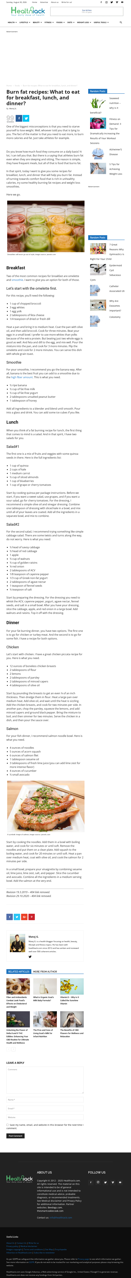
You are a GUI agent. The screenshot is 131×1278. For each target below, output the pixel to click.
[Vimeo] (117, 2)
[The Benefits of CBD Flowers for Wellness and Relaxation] (72, 1019)
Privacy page (83, 1259)
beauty (36, 22)
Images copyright (14, 1249)
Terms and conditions (33, 1249)
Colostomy (114, 316)
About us (54, 2)
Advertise (44, 2)
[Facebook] (101, 2)
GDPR (31, 1262)
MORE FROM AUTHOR (45, 971)
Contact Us (21, 1243)
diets (69, 22)
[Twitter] (111, 2)
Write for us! (67, 2)
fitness (48, 22)
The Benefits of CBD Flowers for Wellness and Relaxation (71, 1033)
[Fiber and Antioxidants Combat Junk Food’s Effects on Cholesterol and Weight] (18, 986)
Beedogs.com (55, 1207)
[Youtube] (122, 2)
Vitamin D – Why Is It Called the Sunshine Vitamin (69, 1000)
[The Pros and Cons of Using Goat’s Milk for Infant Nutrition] (45, 1019)
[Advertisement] (65, 55)
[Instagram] (106, 2)
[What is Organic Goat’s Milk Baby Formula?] (45, 986)
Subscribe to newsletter (44, 1252)
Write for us (33, 1243)
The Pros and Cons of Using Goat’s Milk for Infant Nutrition (43, 1033)
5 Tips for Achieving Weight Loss (115, 169)
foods (59, 22)
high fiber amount (22, 377)
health (11, 22)
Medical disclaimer (28, 1246)
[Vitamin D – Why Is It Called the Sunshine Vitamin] (72, 986)
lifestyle (23, 22)
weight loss (83, 22)
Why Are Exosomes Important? (115, 305)
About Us (10, 1243)
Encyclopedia (61, 1249)
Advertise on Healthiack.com (19, 1252)
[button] (121, 22)
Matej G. (13, 108)
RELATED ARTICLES (18, 971)
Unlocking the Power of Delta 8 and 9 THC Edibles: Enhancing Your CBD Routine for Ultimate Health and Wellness (17, 1036)
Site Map (49, 1249)
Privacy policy (12, 1246)
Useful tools (100, 22)
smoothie (17, 280)
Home (34, 2)
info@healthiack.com (61, 1217)
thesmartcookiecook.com (50, 1210)
